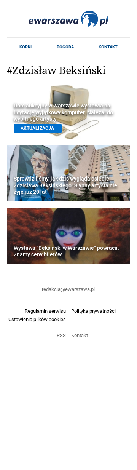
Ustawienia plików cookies (37, 319)
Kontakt (108, 47)
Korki (25, 47)
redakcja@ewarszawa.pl (68, 289)
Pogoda (65, 47)
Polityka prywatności (93, 311)
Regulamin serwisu (45, 311)
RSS (61, 335)
